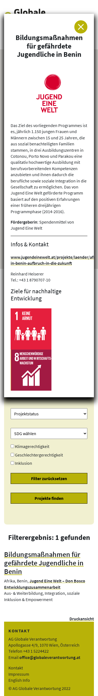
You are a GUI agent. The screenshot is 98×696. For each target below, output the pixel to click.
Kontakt (15, 667)
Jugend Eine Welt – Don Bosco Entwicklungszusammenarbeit (44, 584)
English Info (19, 680)
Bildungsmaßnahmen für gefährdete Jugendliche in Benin (44, 563)
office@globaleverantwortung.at (49, 657)
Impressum (18, 674)
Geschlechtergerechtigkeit (39, 455)
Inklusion (23, 463)
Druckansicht (81, 618)
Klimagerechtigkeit (32, 446)
